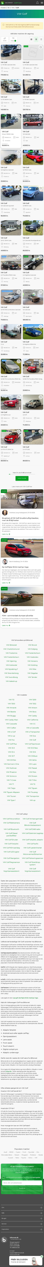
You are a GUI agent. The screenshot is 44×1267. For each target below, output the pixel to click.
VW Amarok (11, 708)
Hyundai (31, 1152)
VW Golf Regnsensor (11, 862)
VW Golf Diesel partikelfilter (11, 834)
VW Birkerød (11, 645)
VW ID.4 (11, 752)
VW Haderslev (32, 657)
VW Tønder (32, 677)
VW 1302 (32, 704)
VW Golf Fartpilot (11, 844)
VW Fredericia (11, 653)
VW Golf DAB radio (32, 829)
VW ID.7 (11, 756)
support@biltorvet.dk (17, 1253)
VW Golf (32, 740)
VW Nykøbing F (11, 669)
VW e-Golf (11, 732)
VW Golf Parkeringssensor (32, 858)
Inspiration (5, 1229)
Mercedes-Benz (6, 1155)
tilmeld (22, 1188)
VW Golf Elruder (11, 840)
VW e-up (11, 736)
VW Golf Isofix (32, 844)
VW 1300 (11, 704)
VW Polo (32, 772)
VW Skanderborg (11, 673)
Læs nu (5, 534)
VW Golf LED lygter (11, 852)
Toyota (23, 1158)
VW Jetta (32, 760)
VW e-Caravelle (32, 728)
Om (3, 1207)
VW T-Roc (33, 780)
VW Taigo (11, 788)
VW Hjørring (11, 661)
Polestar (33, 1155)
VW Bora (32, 712)
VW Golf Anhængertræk (33, 819)
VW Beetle (11, 712)
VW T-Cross (11, 780)
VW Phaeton (11, 772)
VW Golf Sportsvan (32, 744)
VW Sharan (32, 776)
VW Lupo (32, 764)
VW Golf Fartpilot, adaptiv (32, 840)
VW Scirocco (11, 776)
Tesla (17, 1158)
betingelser (36, 1177)
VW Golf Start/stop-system (32, 863)
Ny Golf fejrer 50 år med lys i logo (15, 567)
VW (13, 7)
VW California (32, 720)
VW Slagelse (33, 673)
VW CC (33, 724)
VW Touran (11, 796)
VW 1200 (32, 700)
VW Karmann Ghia (11, 764)
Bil (9, 7)
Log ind (38, 2)
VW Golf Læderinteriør (33, 848)
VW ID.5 (32, 752)
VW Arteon (32, 708)
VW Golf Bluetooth (11, 829)
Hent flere (22, 478)
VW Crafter (11, 728)
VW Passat (32, 768)
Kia (38, 1152)
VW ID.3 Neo (33, 748)
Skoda (40, 1155)
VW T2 (32, 784)
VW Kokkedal (11, 665)
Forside (3, 7)
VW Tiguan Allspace (11, 792)
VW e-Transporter (32, 732)
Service (4, 1224)
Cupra (18, 1152)
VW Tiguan (32, 788)
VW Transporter (32, 796)
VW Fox (11, 740)
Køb (3, 1213)
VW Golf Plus (11, 744)
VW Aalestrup (11, 681)
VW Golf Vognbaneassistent (11, 870)
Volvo (30, 1158)
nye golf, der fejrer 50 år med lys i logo (25, 998)
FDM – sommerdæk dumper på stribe (17, 616)
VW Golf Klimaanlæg (11, 848)
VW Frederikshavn (32, 653)
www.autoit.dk (15, 1254)
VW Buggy (11, 716)
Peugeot (25, 1155)
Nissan (17, 1155)
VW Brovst (32, 645)
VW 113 (11, 700)
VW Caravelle (11, 724)
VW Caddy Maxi (11, 720)
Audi (5, 1152)
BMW (11, 1152)
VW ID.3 (11, 748)
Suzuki (10, 1158)
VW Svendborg (11, 677)
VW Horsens (33, 661)
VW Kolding (32, 665)
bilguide (9, 1071)
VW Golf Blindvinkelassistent (32, 824)
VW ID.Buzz (32, 756)
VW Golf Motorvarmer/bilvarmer (32, 853)
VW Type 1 (11, 800)
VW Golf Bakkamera (11, 823)
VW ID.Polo (11, 760)
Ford (24, 1152)
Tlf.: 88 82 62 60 (15, 1247)
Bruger (4, 1218)
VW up (32, 800)
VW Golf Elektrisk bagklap (32, 833)
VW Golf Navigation (11, 858)
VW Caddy (32, 716)
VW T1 (11, 784)
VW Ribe (32, 669)
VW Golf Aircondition (11, 819)
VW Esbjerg (32, 649)
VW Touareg (33, 792)
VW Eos (32, 736)
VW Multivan (11, 768)
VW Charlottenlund (11, 649)
